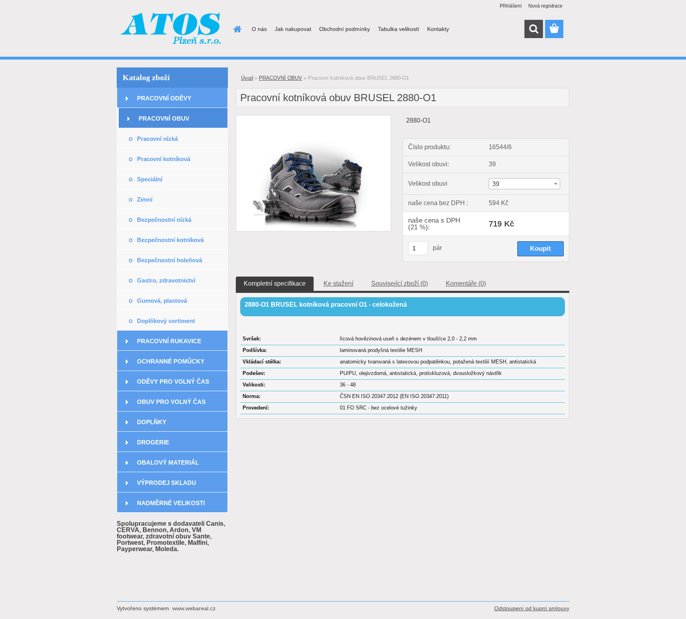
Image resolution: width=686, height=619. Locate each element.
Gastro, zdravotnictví (166, 280)
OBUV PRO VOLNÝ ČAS (171, 401)
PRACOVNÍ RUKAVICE (169, 341)
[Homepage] (236, 29)
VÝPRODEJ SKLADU (166, 482)
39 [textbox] (495, 184)
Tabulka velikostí (398, 29)
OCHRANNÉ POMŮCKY (170, 361)
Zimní (144, 199)
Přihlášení (511, 6)
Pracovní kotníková (163, 159)
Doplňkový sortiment (166, 320)
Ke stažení (338, 283)
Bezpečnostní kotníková (170, 239)
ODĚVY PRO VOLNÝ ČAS (173, 381)
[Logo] (171, 29)
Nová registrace (545, 6)
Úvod (247, 78)
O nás (259, 29)
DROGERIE (153, 442)
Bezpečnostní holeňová (169, 260)
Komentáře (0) (466, 283)
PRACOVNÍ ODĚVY (164, 98)
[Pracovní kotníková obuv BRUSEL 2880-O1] (313, 118)
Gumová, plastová (162, 300)
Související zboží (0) (399, 283)
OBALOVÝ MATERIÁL (168, 462)
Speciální (149, 179)
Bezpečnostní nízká (164, 219)
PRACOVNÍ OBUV (164, 118)
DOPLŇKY (151, 422)
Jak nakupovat (293, 29)
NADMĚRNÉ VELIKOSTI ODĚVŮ (171, 506)
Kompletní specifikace (275, 283)
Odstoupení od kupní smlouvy (531, 608)
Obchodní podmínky (344, 29)
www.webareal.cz (194, 608)
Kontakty (438, 29)
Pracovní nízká (157, 138)
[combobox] (524, 183)
